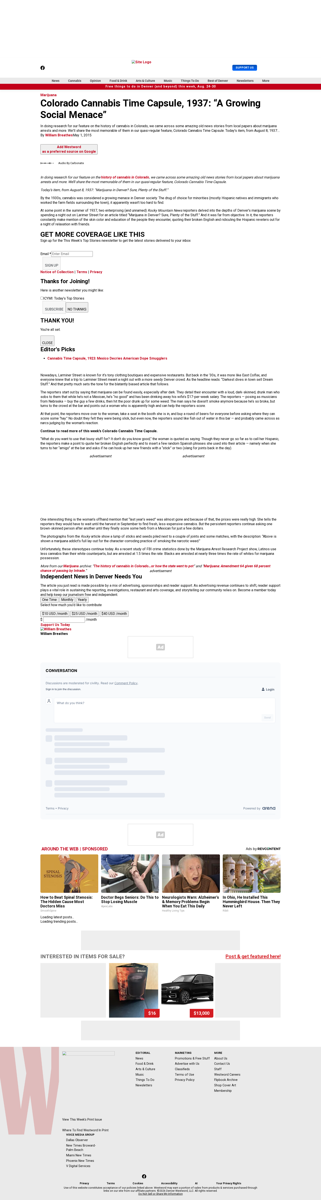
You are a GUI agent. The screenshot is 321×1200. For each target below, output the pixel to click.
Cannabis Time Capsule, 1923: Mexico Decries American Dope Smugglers (107, 358)
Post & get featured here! (253, 956)
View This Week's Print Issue (82, 1119)
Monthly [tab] (67, 600)
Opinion (95, 80)
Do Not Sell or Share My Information (160, 1193)
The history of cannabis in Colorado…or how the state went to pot (143, 566)
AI (196, 1183)
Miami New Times (78, 1155)
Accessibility (169, 1183)
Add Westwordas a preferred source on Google (69, 149)
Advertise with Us (187, 1063)
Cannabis (74, 80)
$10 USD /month (54, 614)
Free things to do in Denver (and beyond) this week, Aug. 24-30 (160, 86)
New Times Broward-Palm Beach (81, 1148)
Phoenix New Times (80, 1160)
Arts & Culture (145, 80)
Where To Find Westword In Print (85, 1130)
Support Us (245, 67)
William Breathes (59, 135)
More (265, 80)
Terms (81, 272)
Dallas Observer (77, 1140)
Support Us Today (55, 625)
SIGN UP (51, 265)
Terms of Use (184, 1074)
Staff (218, 1069)
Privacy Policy (185, 1080)
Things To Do (190, 80)
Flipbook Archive (226, 1080)
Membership (223, 1090)
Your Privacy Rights (228, 1183)
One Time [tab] (49, 600)
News (55, 80)
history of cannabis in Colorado (125, 177)
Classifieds (182, 1069)
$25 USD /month (84, 614)
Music (168, 80)
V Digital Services (78, 1166)
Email (45, 254)
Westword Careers (227, 1074)
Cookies (138, 1183)
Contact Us (222, 1063)
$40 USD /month (114, 614)
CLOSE (47, 343)
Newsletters (245, 80)
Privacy (96, 272)
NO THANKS (76, 309)
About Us (220, 1058)
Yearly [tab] (82, 600)
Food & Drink (118, 80)
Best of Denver (218, 80)
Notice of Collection (57, 272)
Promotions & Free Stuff (192, 1058)
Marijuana (48, 95)
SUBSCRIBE (54, 309)
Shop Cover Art (225, 1085)
